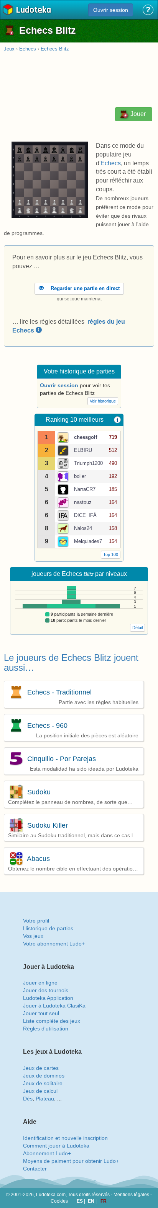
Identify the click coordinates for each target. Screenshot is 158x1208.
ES (80, 1201)
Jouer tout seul (41, 1013)
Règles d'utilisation (45, 1028)
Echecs (27, 49)
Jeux (9, 49)
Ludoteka (33, 10)
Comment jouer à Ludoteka (56, 1146)
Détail (137, 627)
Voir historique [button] (103, 401)
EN (91, 1201)
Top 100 (110, 554)
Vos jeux (33, 936)
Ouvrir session (110, 10)
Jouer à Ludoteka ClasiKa (54, 1006)
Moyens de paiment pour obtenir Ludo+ (71, 1161)
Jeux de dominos (43, 1076)
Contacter (35, 1169)
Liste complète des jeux (51, 1021)
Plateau (45, 1099)
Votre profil (36, 921)
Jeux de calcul (40, 1091)
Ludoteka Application (48, 998)
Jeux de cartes (41, 1068)
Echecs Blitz (55, 49)
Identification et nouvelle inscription (65, 1138)
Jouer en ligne (40, 983)
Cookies (59, 1201)
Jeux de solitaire (43, 1083)
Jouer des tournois (45, 990)
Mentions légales (131, 1194)
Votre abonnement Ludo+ (54, 944)
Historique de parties (48, 928)
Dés (28, 1099)
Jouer (137, 114)
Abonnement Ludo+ (47, 1153)
